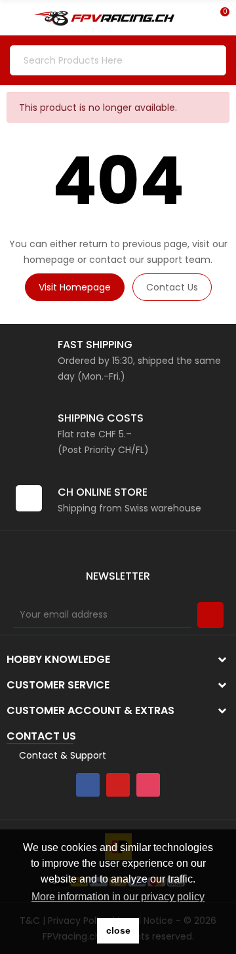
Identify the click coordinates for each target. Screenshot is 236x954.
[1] (210, 615)
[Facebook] (88, 785)
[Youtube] (118, 785)
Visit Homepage (75, 287)
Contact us (172, 287)
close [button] (118, 930)
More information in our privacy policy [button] (118, 896)
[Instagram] (148, 785)
